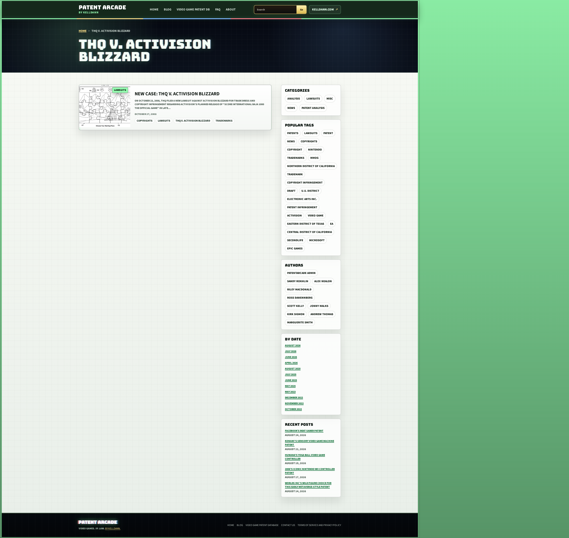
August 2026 (293, 345)
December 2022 (294, 397)
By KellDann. (112, 528)
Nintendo (315, 150)
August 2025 (293, 369)
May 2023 (290, 392)
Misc (330, 99)
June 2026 (291, 357)
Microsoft (317, 240)
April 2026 (291, 363)
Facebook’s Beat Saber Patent (304, 431)
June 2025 (291, 380)
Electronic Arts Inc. (302, 199)
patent (328, 133)
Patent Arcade (98, 522)
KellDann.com (323, 9)
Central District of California (309, 232)
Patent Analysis (313, 108)
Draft (291, 191)
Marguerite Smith (300, 322)
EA (331, 224)
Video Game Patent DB (193, 9)
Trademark (295, 174)
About (231, 9)
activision (294, 216)
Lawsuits (313, 99)
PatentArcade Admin (301, 273)
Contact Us (288, 525)
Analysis (293, 99)
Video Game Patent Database (262, 525)
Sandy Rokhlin (297, 281)
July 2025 (290, 374)
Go (301, 10)
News (291, 108)
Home (154, 9)
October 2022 (293, 409)
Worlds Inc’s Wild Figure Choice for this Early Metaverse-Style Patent (308, 485)
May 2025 (290, 386)
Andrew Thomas (322, 314)
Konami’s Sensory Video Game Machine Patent (309, 443)
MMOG (314, 158)
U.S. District (310, 191)
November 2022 (294, 403)
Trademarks (295, 158)
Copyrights (309, 141)
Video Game (315, 216)
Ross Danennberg (300, 298)
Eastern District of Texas (305, 224)
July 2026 (290, 351)
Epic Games (295, 249)
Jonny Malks (319, 306)
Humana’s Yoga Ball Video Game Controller (305, 457)
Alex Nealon (323, 281)
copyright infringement (305, 183)
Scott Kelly (295, 306)
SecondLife (295, 240)
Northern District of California (311, 166)
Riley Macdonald (299, 289)
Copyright (294, 150)
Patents (292, 133)
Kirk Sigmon (296, 314)
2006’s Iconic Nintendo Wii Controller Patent (310, 471)
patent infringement (302, 207)
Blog (167, 9)
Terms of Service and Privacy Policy (319, 525)
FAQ (217, 9)
